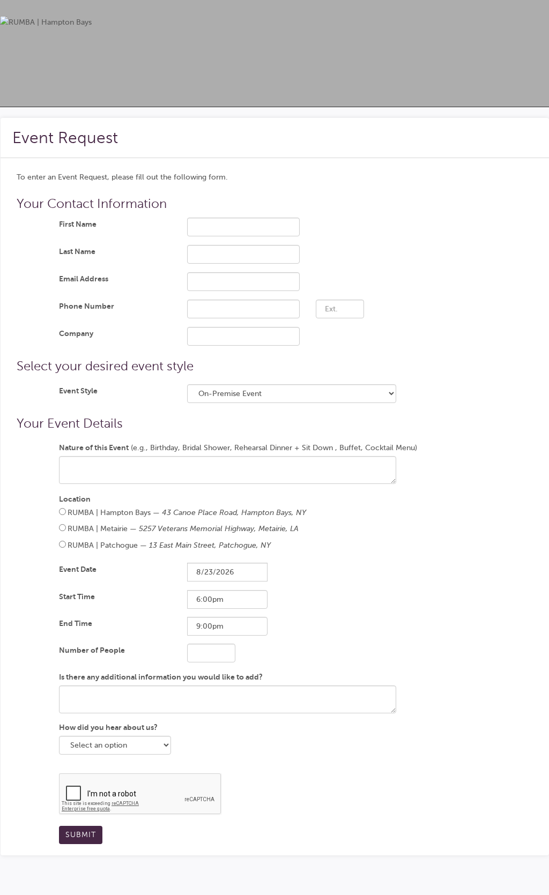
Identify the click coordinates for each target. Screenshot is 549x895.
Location (75, 499)
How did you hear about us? (108, 727)
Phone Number (86, 306)
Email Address (83, 278)
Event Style (78, 390)
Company (76, 333)
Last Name (77, 251)
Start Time (77, 596)
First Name (78, 224)
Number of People (92, 650)
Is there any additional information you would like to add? (161, 677)
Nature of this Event (94, 447)
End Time (75, 623)
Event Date (78, 569)
